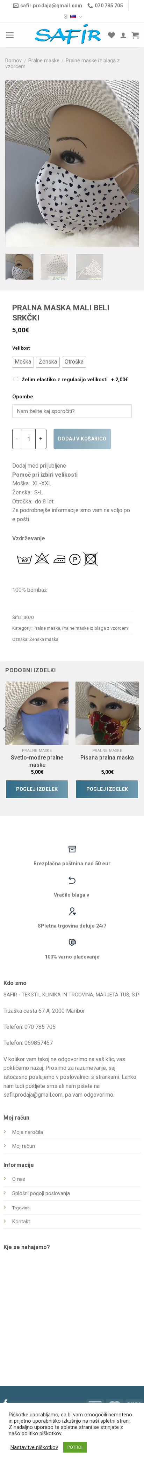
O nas (18, 1179)
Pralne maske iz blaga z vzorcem (95, 628)
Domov (13, 60)
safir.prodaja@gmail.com (33, 1094)
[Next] (127, 163)
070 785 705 (40, 1027)
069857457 (38, 1043)
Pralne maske (43, 60)
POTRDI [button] (74, 1447)
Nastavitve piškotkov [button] (34, 1447)
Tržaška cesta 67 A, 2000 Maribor (44, 1011)
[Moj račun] (123, 35)
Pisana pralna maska (107, 757)
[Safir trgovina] (68, 35)
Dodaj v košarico (82, 439)
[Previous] (16, 163)
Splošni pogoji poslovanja (41, 1193)
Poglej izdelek (37, 789)
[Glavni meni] (10, 35)
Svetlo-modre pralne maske (37, 761)
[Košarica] (135, 35)
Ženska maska (43, 639)
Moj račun (23, 1146)
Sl (66, 16)
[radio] (23, 362)
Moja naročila (27, 1132)
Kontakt (21, 1222)
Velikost (21, 348)
